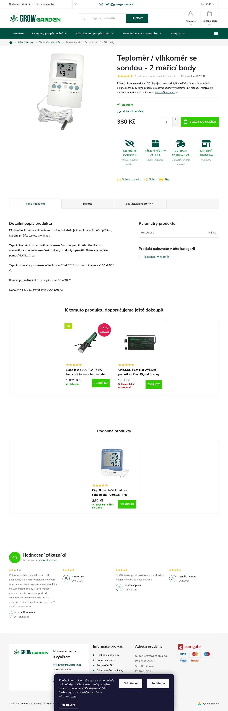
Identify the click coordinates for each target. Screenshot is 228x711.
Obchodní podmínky (19, 4)
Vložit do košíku (203, 122)
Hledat (137, 18)
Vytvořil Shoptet (210, 703)
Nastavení (68, 705)
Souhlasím (158, 683)
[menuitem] (18, 33)
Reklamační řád (105, 665)
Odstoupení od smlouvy (110, 670)
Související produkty (138, 204)
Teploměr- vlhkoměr (156, 257)
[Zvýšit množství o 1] (175, 119)
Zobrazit (153, 384)
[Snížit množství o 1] (175, 124)
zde (73, 696)
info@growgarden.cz (69, 664)
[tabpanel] (88, 357)
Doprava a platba (45, 4)
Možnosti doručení (133, 111)
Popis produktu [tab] (35, 204)
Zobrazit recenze (48, 560)
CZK (208, 4)
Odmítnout (131, 683)
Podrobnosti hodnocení (162, 76)
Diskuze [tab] (87, 204)
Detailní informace (165, 92)
